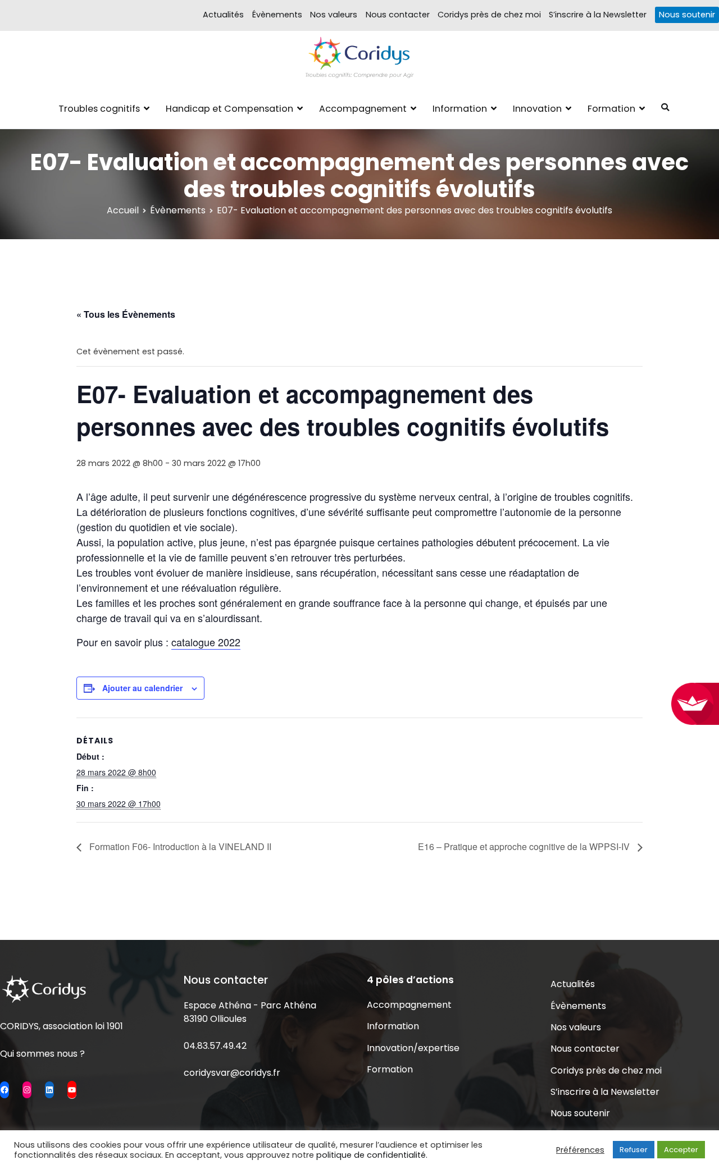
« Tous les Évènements (125, 314)
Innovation (537, 108)
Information (460, 108)
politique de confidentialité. (371, 1155)
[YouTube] (71, 1089)
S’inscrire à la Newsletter (598, 14)
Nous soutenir (687, 14)
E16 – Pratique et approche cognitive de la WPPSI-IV (525, 846)
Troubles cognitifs (99, 108)
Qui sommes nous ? (42, 1053)
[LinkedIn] (49, 1089)
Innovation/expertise (413, 1048)
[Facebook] (4, 1089)
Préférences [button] (580, 1150)
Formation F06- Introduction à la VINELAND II (179, 846)
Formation (611, 108)
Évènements (277, 14)
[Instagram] (26, 1089)
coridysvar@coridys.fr (232, 1072)
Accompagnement (363, 108)
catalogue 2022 (205, 641)
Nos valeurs (333, 14)
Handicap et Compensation (229, 108)
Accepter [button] (681, 1149)
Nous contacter (398, 14)
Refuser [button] (634, 1149)
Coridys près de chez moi (489, 14)
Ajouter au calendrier (142, 687)
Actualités (223, 14)
